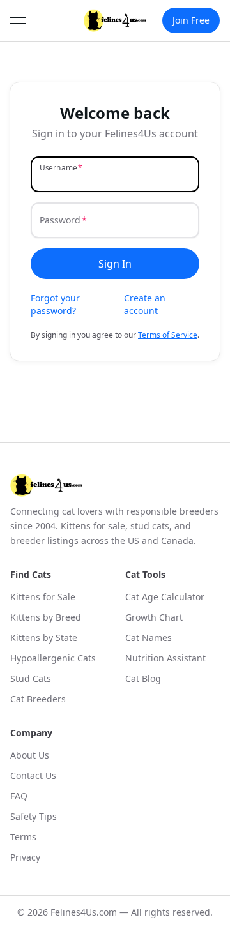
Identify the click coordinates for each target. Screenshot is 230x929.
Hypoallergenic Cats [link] (53, 658)
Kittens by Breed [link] (45, 617)
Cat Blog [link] (143, 678)
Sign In (115, 264)
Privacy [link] (25, 857)
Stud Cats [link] (30, 678)
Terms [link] (23, 837)
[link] (115, 20)
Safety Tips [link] (33, 816)
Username (58, 167)
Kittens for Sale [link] (42, 597)
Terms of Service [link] (167, 335)
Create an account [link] (144, 304)
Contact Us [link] (33, 775)
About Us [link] (29, 755)
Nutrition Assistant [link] (165, 658)
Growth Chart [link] (154, 617)
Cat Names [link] (148, 637)
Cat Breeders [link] (38, 699)
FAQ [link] (18, 796)
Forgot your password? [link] (55, 304)
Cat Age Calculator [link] (164, 597)
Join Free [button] (191, 20)
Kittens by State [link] (43, 637)
